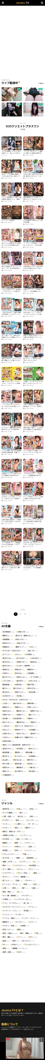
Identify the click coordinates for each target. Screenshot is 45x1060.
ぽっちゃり (28, 941)
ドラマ (30, 843)
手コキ (7, 877)
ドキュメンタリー (11, 854)
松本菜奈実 (19, 718)
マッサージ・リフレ (12, 911)
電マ (25, 888)
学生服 (28, 911)
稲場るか (7, 707)
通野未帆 (32, 703)
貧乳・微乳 (9, 892)
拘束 (27, 884)
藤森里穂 (7, 684)
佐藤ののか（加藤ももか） (26, 737)
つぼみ (7, 703)
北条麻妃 (34, 756)
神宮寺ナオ (20, 730)
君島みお (20, 669)
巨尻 (19, 850)
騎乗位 (7, 843)
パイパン (30, 850)
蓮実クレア (21, 647)
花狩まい (32, 764)
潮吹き (30, 828)
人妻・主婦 (9, 816)
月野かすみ (8, 715)
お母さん (17, 944)
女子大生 (8, 858)
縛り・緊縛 (27, 933)
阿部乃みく (8, 767)
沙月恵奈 (30, 654)
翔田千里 (32, 684)
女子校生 (8, 839)
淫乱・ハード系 (24, 839)
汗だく (33, 937)
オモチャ (31, 880)
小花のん (7, 737)
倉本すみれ (8, 666)
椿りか (7, 688)
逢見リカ (7, 771)
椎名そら (7, 756)
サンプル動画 (10, 813)
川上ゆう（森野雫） (25, 666)
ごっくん (8, 914)
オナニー (34, 869)
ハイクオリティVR (23, 899)
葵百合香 (20, 764)
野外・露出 (9, 937)
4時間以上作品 (10, 835)
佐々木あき (22, 658)
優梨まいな (22, 711)
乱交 (37, 884)
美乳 (19, 828)
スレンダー (33, 820)
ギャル (21, 869)
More (42, 83)
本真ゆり (21, 715)
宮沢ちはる (19, 760)
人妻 (6, 888)
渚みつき (33, 651)
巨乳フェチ (9, 929)
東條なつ (20, 707)
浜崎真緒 (8, 639)
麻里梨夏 (7, 752)
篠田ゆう (8, 635)
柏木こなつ (8, 722)
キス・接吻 (9, 869)
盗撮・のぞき (10, 862)
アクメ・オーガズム (12, 903)
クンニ (21, 937)
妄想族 (7, 850)
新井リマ (34, 749)
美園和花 (8, 647)
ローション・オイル (12, 884)
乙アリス (7, 654)
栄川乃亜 (7, 764)
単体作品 (8, 809)
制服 (20, 858)
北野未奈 (20, 684)
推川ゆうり (8, 677)
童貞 (20, 929)
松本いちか (22, 639)
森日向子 (21, 681)
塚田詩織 (30, 752)
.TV (22, 2)
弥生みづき (23, 643)
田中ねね (20, 673)
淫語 (35, 888)
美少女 (22, 816)
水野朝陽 (32, 673)
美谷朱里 (34, 692)
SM (6, 944)
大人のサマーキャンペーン (14, 907)
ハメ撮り (20, 824)
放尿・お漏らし (10, 933)
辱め (6, 865)
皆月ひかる (8, 658)
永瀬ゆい (32, 718)
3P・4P (33, 824)
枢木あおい (8, 662)
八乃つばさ (8, 681)
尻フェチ (8, 880)
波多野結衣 (9, 632)
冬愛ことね (33, 707)
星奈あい (35, 733)
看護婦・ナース (20, 948)
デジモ (7, 828)
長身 (16, 941)
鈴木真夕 (34, 771)
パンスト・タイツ (30, 918)
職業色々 (8, 922)
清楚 (6, 948)
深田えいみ (20, 692)
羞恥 (37, 873)
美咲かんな (22, 677)
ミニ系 (20, 914)
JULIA (19, 654)
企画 (32, 846)
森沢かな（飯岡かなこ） (26, 635)
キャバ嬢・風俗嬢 (11, 895)
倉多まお (7, 692)
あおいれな (34, 681)
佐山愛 (7, 760)
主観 (19, 880)
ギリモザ (27, 895)
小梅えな (34, 767)
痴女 (20, 820)
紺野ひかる (36, 711)
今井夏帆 (34, 730)
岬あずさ (32, 760)
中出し (22, 809)
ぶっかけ (21, 922)
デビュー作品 (24, 873)
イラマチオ (9, 873)
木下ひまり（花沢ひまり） (14, 651)
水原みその (8, 733)
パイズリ (26, 835)
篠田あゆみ (22, 722)
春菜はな (7, 669)
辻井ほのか (8, 696)
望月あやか (8, 749)
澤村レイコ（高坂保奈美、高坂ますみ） (19, 745)
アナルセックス (32, 944)
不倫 (27, 854)
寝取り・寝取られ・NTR (14, 831)
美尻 (16, 888)
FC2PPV (8, 820)
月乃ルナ (7, 730)
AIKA (33, 647)
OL (36, 862)
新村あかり (9, 643)
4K (20, 892)
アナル (33, 907)
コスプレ (25, 862)
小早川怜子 (36, 658)
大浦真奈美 (8, 775)
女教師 (25, 926)
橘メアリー (34, 715)
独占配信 (34, 865)
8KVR (21, 952)
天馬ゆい (7, 673)
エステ (33, 922)
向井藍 (7, 718)
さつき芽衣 (36, 677)
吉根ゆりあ (22, 662)
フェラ (7, 824)
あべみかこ (20, 756)
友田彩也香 (8, 741)
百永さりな (22, 733)
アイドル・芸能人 (11, 918)
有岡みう (35, 722)
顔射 (19, 843)
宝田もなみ (8, 711)
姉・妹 (28, 903)
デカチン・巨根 (10, 926)
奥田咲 (19, 752)
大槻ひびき (23, 632)
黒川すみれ (19, 688)
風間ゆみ (32, 669)
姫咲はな (35, 662)
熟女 (34, 816)
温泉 (6, 941)
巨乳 (34, 809)
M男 (38, 933)
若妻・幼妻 (9, 952)
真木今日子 (19, 703)
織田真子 (21, 767)
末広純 (21, 696)
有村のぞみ (33, 688)
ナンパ (7, 846)
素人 (23, 813)
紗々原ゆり (20, 771)
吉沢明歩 (21, 749)
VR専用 (7, 899)
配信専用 (32, 858)
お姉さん (20, 846)
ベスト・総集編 (21, 877)
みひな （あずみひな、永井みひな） (17, 700)
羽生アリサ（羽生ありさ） (26, 726)
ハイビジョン (20, 865)
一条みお (7, 726)
